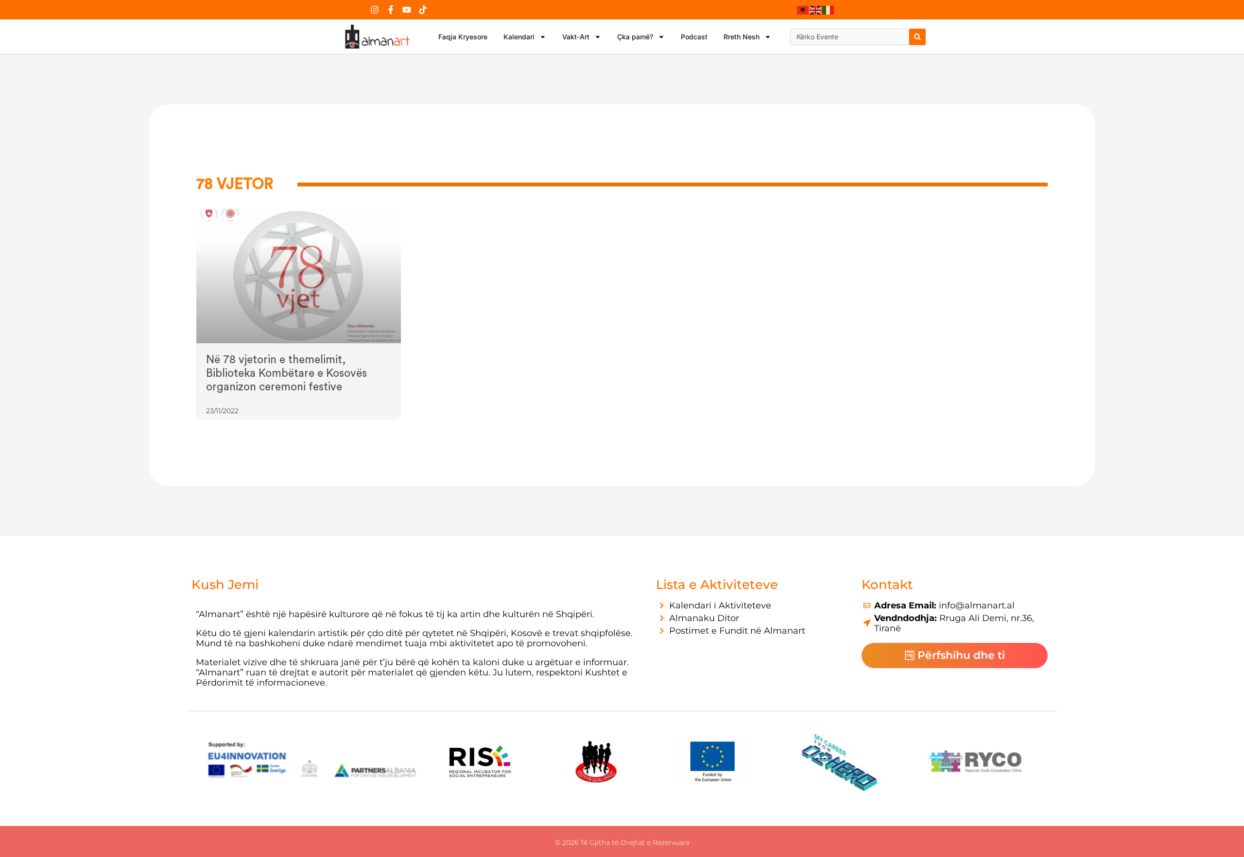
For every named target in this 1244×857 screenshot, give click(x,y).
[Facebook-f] (390, 9)
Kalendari (519, 37)
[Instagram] (374, 9)
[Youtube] (406, 9)
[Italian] (828, 9)
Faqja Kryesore (462, 37)
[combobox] (849, 37)
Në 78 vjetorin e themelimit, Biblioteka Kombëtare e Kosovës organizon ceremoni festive (286, 373)
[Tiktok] (422, 9)
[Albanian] (803, 9)
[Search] (917, 37)
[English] (816, 9)
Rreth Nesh (742, 37)
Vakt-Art (575, 37)
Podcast (694, 37)
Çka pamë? (635, 37)
